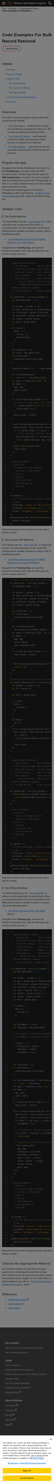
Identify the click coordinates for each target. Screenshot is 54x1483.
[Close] (51, 1439)
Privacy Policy (37, 1458)
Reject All (27, 1471)
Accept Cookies (27, 1478)
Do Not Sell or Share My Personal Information (27, 1463)
